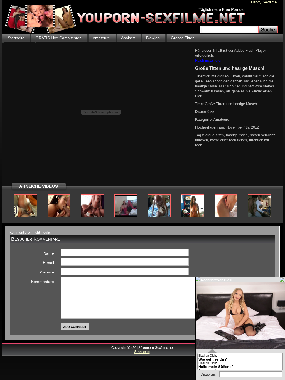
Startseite (16, 38)
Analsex (128, 38)
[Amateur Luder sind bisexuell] (226, 216)
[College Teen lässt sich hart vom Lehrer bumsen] (92, 216)
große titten (214, 135)
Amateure (101, 38)
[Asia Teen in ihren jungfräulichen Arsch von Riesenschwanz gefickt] (59, 216)
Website (47, 272)
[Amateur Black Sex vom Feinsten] (25, 216)
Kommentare (42, 281)
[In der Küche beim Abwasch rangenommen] (259, 216)
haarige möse (237, 135)
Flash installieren (208, 60)
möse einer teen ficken (228, 140)
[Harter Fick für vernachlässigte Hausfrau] (159, 216)
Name (48, 253)
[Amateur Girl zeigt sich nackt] (192, 216)
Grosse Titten (183, 38)
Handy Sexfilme (264, 2)
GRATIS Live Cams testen (59, 38)
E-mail (48, 262)
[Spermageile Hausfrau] (125, 216)
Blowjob (153, 38)
